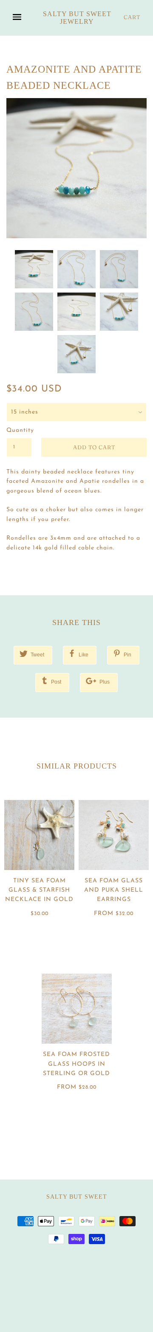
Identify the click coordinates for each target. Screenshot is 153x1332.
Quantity (19, 430)
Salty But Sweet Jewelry (77, 17)
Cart (132, 17)
